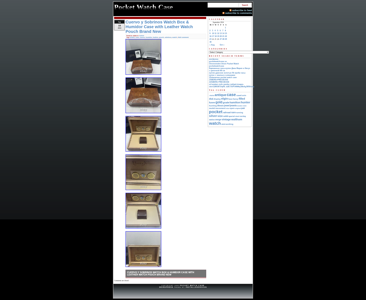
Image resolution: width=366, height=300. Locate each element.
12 (218, 33)
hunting (213, 105)
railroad (227, 112)
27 (221, 39)
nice (227, 108)
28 (223, 39)
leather (155, 37)
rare (233, 112)
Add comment (183, 37)
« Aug (212, 45)
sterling (243, 116)
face (230, 99)
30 (210, 42)
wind (223, 124)
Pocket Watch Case (192, 285)
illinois (220, 105)
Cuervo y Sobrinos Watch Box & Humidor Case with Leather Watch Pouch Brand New (160, 273)
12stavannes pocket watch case (223, 77)
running (239, 113)
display (217, 99)
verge (218, 119)
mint (244, 106)
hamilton (235, 102)
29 (226, 39)
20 (221, 36)
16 (210, 36)
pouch (161, 37)
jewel (227, 105)
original (238, 108)
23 (210, 39)
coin (244, 95)
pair (243, 108)
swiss (212, 119)
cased (238, 95)
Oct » (222, 45)
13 (221, 33)
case (137, 37)
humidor (149, 37)
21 (223, 36)
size (220, 115)
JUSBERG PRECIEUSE (219, 82)
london (240, 106)
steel (237, 116)
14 (223, 33)
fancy (235, 99)
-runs (211, 95)
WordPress (166, 287)
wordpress (213, 59)
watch (174, 37)
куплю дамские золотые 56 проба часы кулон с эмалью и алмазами (227, 74)
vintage (226, 119)
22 (226, 36)
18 (216, 36)
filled (242, 98)
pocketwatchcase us (218, 61)
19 (218, 36)
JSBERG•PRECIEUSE (218, 80)
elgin (224, 98)
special (231, 116)
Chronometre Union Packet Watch (224, 64)
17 (213, 36)
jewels (233, 105)
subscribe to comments (238, 13)
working (229, 124)
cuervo (141, 35)
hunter (245, 102)
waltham (236, 119)
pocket (215, 111)
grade (226, 102)
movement (220, 108)
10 (213, 33)
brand (132, 37)
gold (218, 102)
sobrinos (168, 37)
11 (215, 33)
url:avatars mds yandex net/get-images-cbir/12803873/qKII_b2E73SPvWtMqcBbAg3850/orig (231, 85)
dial (211, 98)
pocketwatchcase (216, 66)
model (212, 108)
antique (220, 95)
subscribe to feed (242, 10)
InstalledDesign (196, 287)
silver (213, 116)
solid (225, 116)
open (232, 108)
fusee (212, 102)
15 (226, 33)
